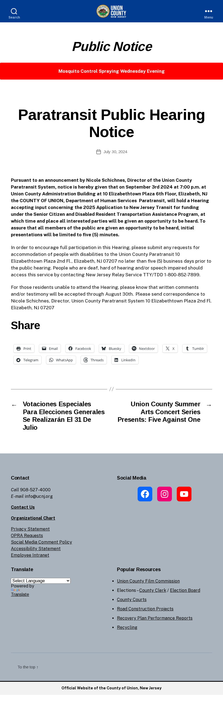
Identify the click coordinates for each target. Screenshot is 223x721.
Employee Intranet (30, 555)
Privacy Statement (30, 529)
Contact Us (23, 507)
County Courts (132, 599)
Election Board (185, 590)
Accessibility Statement (36, 548)
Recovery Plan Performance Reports (155, 618)
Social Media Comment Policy (41, 542)
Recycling (127, 627)
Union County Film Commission (148, 581)
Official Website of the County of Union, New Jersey (111, 688)
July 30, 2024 (115, 151)
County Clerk (152, 590)
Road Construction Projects (145, 608)
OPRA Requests (27, 535)
